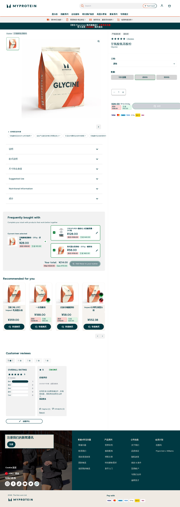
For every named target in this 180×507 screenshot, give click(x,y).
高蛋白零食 (102, 14)
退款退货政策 (84, 457)
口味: (113, 59)
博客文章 (109, 457)
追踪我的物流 (84, 468)
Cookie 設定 (11, 468)
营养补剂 (109, 445)
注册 (11, 444)
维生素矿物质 (88, 14)
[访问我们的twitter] (30, 483)
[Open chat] (36, 483)
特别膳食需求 (111, 463)
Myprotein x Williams (165, 451)
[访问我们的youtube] (25, 483)
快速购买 (16, 327)
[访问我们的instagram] (7, 483)
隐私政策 (135, 457)
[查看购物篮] (169, 6)
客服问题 (82, 445)
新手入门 (109, 468)
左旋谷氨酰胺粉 (67, 307)
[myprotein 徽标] (21, 6)
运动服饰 (75, 14)
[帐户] (162, 6)
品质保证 (135, 451)
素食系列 (113, 14)
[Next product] (102, 336)
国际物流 (82, 463)
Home (9, 33)
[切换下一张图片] (98, 126)
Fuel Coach (151, 6)
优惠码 (159, 445)
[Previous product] (97, 336)
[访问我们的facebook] (13, 483)
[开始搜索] (82, 6)
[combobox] (118, 6)
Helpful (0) (46, 409)
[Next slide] (104, 312)
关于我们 (135, 445)
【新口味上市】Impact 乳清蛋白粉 (14, 308)
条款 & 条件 (136, 463)
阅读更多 (42, 399)
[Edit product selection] (97, 233)
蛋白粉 (55, 14)
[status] (118, 92)
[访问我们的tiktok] (19, 483)
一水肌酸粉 (41, 307)
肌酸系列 (64, 14)
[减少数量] (114, 92)
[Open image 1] (12, 43)
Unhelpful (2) (59, 409)
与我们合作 (136, 474)
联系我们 (82, 451)
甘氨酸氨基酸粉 (20, 33)
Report (42, 413)
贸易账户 (135, 468)
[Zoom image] (99, 41)
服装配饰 (109, 451)
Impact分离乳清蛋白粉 (93, 308)
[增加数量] (123, 92)
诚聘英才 (135, 480)
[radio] (122, 77)
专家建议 (124, 14)
